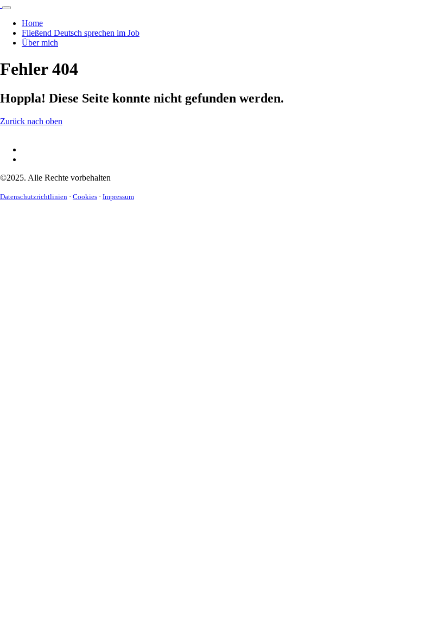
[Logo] (1, 4)
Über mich (40, 42)
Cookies (85, 197)
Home (32, 23)
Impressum (118, 197)
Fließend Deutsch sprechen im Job (80, 32)
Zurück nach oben (31, 121)
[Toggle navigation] (6, 7)
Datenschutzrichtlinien (33, 197)
